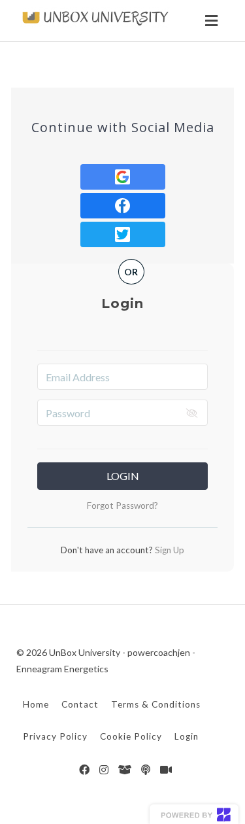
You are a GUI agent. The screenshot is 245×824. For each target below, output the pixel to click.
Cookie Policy (131, 736)
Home (36, 704)
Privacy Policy (55, 736)
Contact (80, 704)
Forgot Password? (122, 505)
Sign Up (168, 550)
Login (122, 476)
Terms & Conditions (156, 704)
